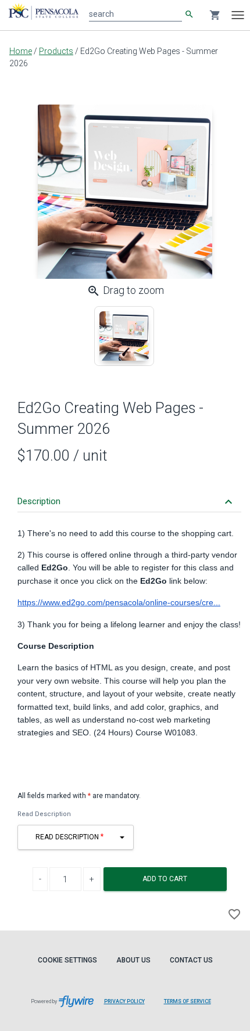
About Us (133, 960)
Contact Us (191, 960)
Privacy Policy (124, 1001)
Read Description (44, 814)
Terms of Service (187, 1001)
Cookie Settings (67, 960)
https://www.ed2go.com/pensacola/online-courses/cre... (118, 602)
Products (56, 51)
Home (20, 51)
